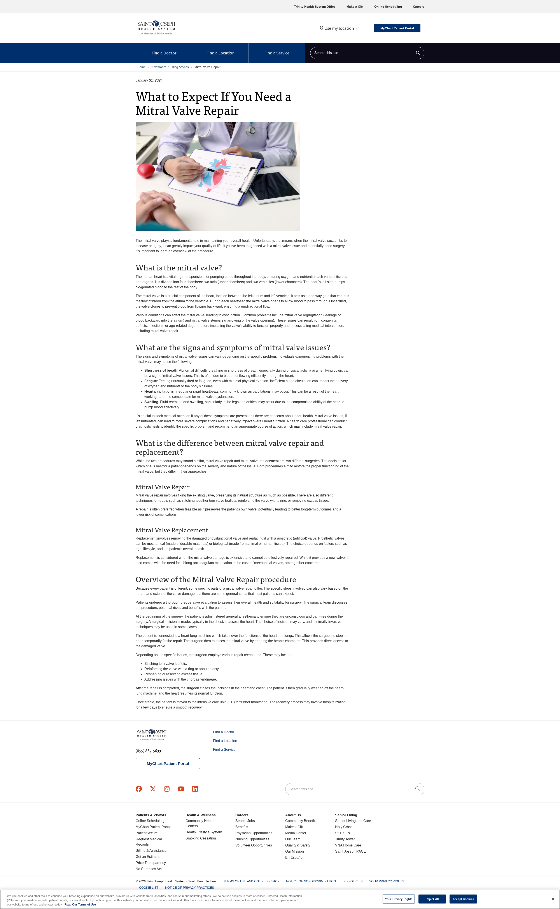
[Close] (553, 899)
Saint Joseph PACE (350, 851)
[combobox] (367, 53)
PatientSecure (147, 833)
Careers (418, 6)
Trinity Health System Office (315, 6)
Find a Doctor (164, 53)
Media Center (295, 833)
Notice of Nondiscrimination (311, 881)
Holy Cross (343, 827)
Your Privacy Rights (386, 881)
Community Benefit (300, 821)
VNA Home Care (348, 845)
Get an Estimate (148, 856)
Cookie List (148, 887)
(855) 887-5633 (148, 750)
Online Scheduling (388, 6)
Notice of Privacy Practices (189, 887)
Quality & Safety (297, 845)
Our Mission (294, 851)
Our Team (292, 839)
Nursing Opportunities (252, 839)
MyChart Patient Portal (397, 28)
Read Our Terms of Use (80, 904)
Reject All (432, 898)
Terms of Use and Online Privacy (251, 881)
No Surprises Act (149, 869)
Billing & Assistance (151, 850)
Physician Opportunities (253, 833)
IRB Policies (352, 881)
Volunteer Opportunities (253, 845)
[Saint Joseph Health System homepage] (156, 35)
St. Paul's (342, 833)
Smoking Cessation (201, 838)
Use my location (339, 28)
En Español (294, 857)
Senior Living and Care (353, 821)
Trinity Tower (345, 839)
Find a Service (276, 53)
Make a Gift (354, 6)
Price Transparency (151, 863)
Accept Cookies (463, 898)
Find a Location (220, 53)
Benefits (241, 827)
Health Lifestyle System (204, 832)
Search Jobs (245, 821)
